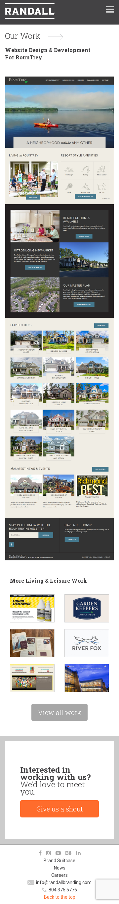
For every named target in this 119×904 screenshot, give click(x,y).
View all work (59, 712)
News (59, 868)
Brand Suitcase (59, 860)
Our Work (23, 36)
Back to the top (59, 897)
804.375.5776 (63, 889)
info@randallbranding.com (64, 882)
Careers (59, 875)
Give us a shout (59, 809)
